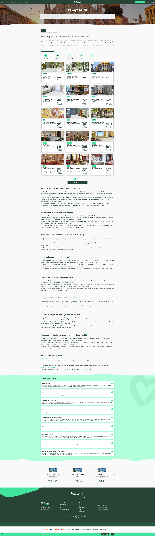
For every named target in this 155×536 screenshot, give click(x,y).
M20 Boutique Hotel (97, 99)
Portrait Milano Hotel (46, 358)
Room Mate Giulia (71, 122)
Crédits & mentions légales (77, 529)
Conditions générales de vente (88, 529)
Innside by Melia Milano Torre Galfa (73, 100)
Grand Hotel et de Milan (98, 122)
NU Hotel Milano (47, 76)
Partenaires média (83, 507)
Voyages (43, 30)
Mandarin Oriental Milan (73, 145)
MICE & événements (64, 509)
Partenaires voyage (83, 505)
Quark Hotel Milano (97, 168)
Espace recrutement (102, 507)
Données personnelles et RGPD (101, 529)
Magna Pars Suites (72, 76)
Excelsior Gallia (96, 76)
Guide (55, 30)
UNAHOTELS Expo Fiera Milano (48, 169)
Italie (16, 5)
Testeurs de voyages (103, 509)
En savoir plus (105, 534)
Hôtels (49, 30)
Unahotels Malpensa (97, 145)
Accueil (3, 5)
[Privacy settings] (2, 533)
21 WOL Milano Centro (48, 122)
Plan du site (110, 529)
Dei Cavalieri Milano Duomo (48, 367)
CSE (61, 507)
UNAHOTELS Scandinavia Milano (73, 169)
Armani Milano (46, 145)
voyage (7, 5)
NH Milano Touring (47, 99)
